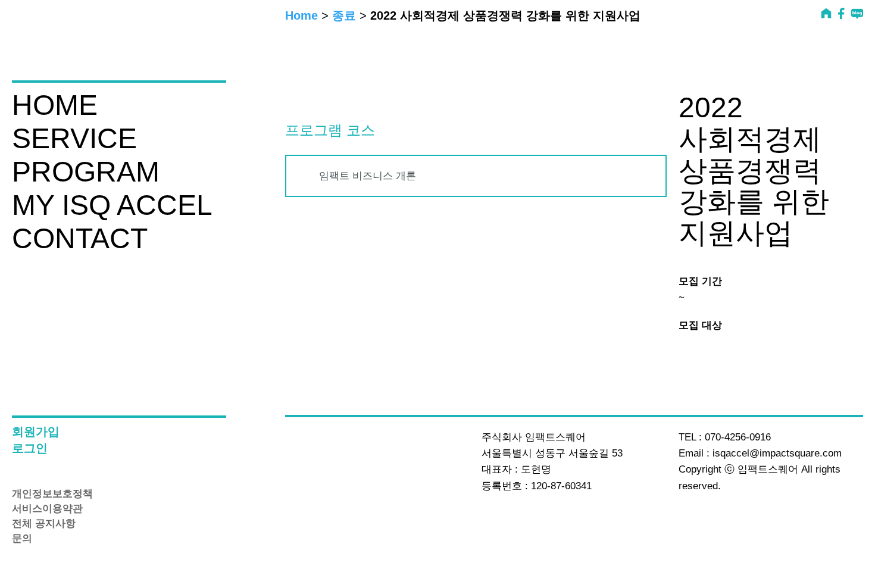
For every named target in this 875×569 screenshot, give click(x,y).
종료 (344, 15)
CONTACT (80, 238)
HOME (55, 105)
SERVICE (74, 138)
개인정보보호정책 (52, 494)
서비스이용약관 (47, 509)
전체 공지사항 (44, 523)
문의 (22, 538)
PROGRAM (86, 172)
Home (301, 15)
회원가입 (36, 432)
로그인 (30, 448)
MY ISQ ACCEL (112, 205)
